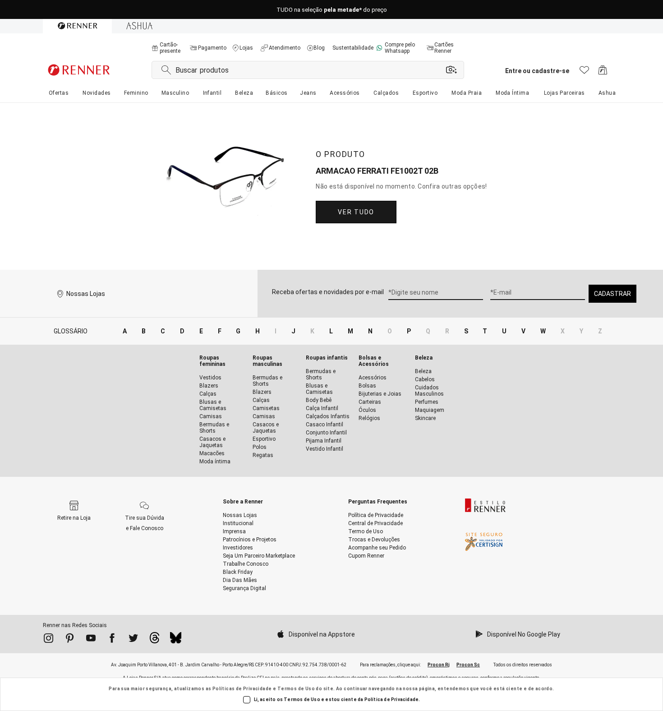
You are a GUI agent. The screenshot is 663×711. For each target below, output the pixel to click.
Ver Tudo (356, 212)
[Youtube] (91, 639)
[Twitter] (133, 639)
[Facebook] (112, 639)
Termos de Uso (296, 688)
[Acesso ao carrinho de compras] (602, 72)
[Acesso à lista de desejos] (584, 72)
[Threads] (154, 640)
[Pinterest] (69, 639)
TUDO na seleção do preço (331, 9)
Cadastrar (612, 293)
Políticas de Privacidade (242, 688)
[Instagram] (48, 639)
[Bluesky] (175, 640)
